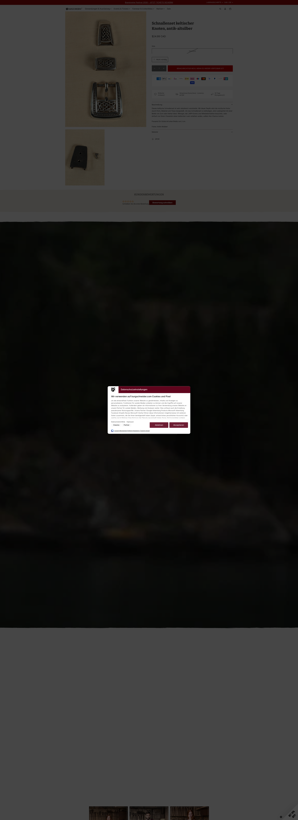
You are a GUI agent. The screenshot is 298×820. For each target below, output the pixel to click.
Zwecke (116, 425)
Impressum (130, 422)
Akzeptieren (178, 425)
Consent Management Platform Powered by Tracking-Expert (132, 431)
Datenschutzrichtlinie (118, 422)
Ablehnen (159, 425)
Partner (126, 425)
